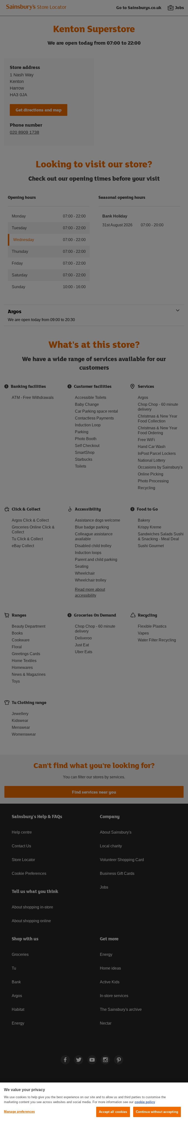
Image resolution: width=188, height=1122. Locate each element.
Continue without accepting (157, 1112)
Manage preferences (19, 1111)
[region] (94, 1102)
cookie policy (145, 1102)
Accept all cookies (113, 1112)
